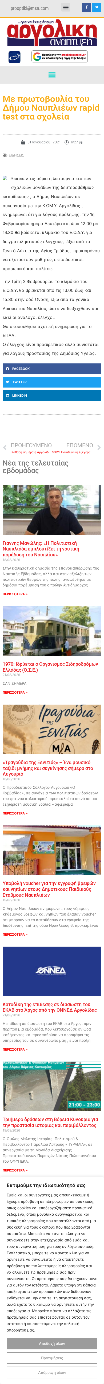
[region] (52, 1280)
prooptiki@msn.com (30, 8)
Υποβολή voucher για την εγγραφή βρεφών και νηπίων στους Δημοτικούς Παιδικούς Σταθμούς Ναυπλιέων (49, 889)
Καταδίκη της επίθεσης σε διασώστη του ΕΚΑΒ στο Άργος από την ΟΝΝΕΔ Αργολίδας (50, 1007)
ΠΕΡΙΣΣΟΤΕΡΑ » (15, 594)
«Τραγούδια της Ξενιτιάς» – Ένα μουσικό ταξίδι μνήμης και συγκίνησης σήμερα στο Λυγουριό (48, 768)
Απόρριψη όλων (52, 1372)
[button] (65, 7)
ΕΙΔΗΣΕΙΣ (16, 155)
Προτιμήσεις (52, 1358)
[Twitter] (96, 7)
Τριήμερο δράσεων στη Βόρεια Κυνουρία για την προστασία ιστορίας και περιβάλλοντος (50, 1122)
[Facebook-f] (86, 7)
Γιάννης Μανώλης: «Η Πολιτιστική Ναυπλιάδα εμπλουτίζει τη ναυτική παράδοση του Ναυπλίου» (41, 548)
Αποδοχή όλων (52, 1343)
